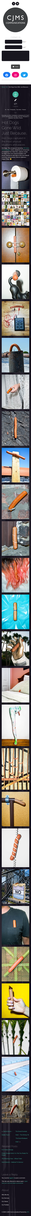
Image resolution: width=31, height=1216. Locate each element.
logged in (11, 1178)
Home (3, 87)
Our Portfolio (5, 1205)
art (7, 115)
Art (7, 87)
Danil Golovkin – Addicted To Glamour (12, 1162)
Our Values (5, 1201)
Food (8, 109)
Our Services (5, 1198)
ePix (28, 1212)
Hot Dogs (16, 116)
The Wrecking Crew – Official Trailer (12, 1158)
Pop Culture (18, 109)
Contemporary (14, 115)
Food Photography (9, 116)
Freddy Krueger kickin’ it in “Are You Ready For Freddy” (15, 1154)
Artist (10, 115)
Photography (13, 109)
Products (24, 109)
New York (20, 116)
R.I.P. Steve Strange (7, 1150)
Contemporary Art (21, 115)
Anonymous (4, 115)
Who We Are (5, 1195)
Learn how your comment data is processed (15, 1182)
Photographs (25, 116)
